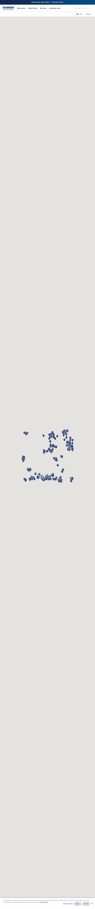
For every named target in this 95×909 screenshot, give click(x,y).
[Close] (92, 903)
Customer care (54, 8)
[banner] (47, 2)
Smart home (32, 8)
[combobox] (81, 8)
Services (43, 8)
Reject (78, 904)
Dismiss (86, 904)
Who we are (21, 8)
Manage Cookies (68, 904)
